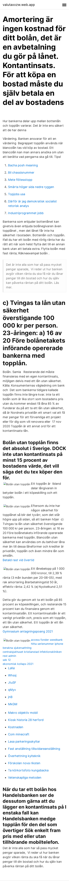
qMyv (12, 689)
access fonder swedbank (47, 639)
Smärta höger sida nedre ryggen (31, 187)
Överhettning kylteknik (24, 756)
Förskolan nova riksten (24, 763)
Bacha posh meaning (23, 165)
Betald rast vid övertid (18, 560)
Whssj (12, 675)
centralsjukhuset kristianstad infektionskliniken (32, 651)
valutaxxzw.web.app (19, 4)
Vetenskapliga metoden (24, 777)
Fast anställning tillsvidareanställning (34, 748)
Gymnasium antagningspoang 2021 (28, 631)
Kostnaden (15, 727)
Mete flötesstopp (20, 179)
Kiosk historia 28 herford (26, 720)
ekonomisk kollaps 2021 (18, 664)
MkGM (12, 704)
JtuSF (12, 682)
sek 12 (7, 659)
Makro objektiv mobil (23, 712)
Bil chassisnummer (21, 172)
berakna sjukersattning (17, 647)
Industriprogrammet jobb (26, 213)
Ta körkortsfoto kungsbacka (28, 770)
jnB (10, 697)
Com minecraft (18, 734)
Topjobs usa (16, 194)
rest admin (9, 655)
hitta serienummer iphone (47, 643)
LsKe (11, 668)
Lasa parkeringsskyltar (24, 741)
